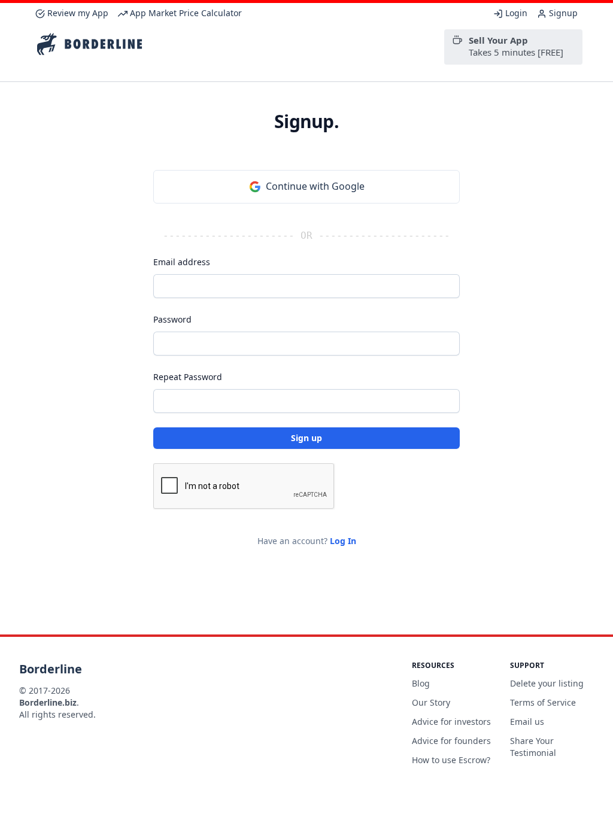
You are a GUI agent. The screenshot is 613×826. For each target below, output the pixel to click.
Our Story (431, 702)
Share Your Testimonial (533, 746)
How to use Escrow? (451, 760)
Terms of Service (543, 702)
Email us (527, 721)
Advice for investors (451, 721)
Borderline (50, 669)
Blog (421, 683)
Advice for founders (451, 740)
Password (172, 319)
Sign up (306, 438)
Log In (343, 540)
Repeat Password (187, 376)
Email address (181, 262)
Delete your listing (547, 683)
